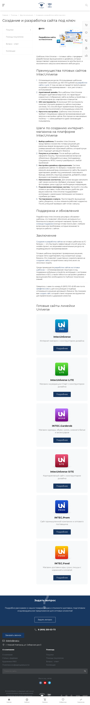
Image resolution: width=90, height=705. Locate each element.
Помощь (50, 649)
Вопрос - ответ (52, 661)
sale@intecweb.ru (43, 289)
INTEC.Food (61, 563)
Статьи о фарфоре (10, 658)
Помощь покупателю (55, 658)
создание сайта (43, 260)
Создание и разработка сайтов (49, 242)
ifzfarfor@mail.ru (12, 641)
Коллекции (50, 665)
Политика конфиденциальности (15, 665)
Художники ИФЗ (9, 661)
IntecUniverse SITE (62, 471)
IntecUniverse (62, 336)
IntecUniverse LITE (62, 380)
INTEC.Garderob (62, 425)
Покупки (50, 655)
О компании (8, 649)
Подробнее (62, 348)
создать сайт (45, 293)
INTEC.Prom (62, 517)
